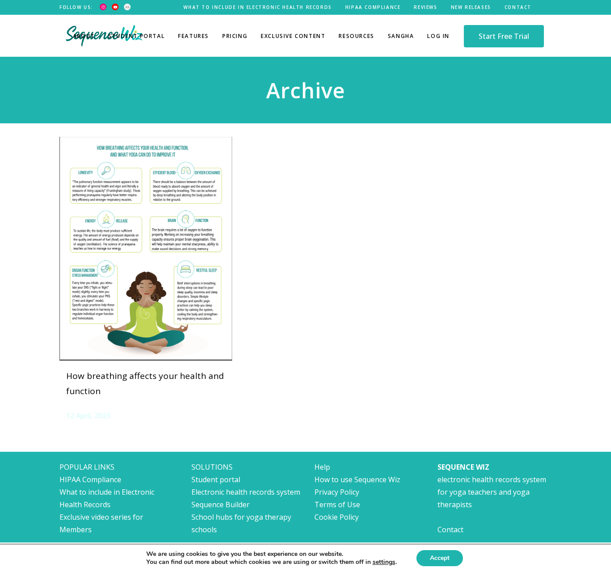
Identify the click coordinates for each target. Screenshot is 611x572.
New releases (471, 7)
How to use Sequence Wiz (357, 479)
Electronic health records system (245, 492)
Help (322, 467)
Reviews (425, 7)
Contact (518, 7)
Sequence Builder (220, 504)
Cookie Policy (336, 517)
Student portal (215, 479)
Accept (440, 558)
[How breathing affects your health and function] (145, 249)
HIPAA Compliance (373, 7)
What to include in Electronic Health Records (257, 7)
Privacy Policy (336, 492)
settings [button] (384, 562)
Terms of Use (337, 504)
